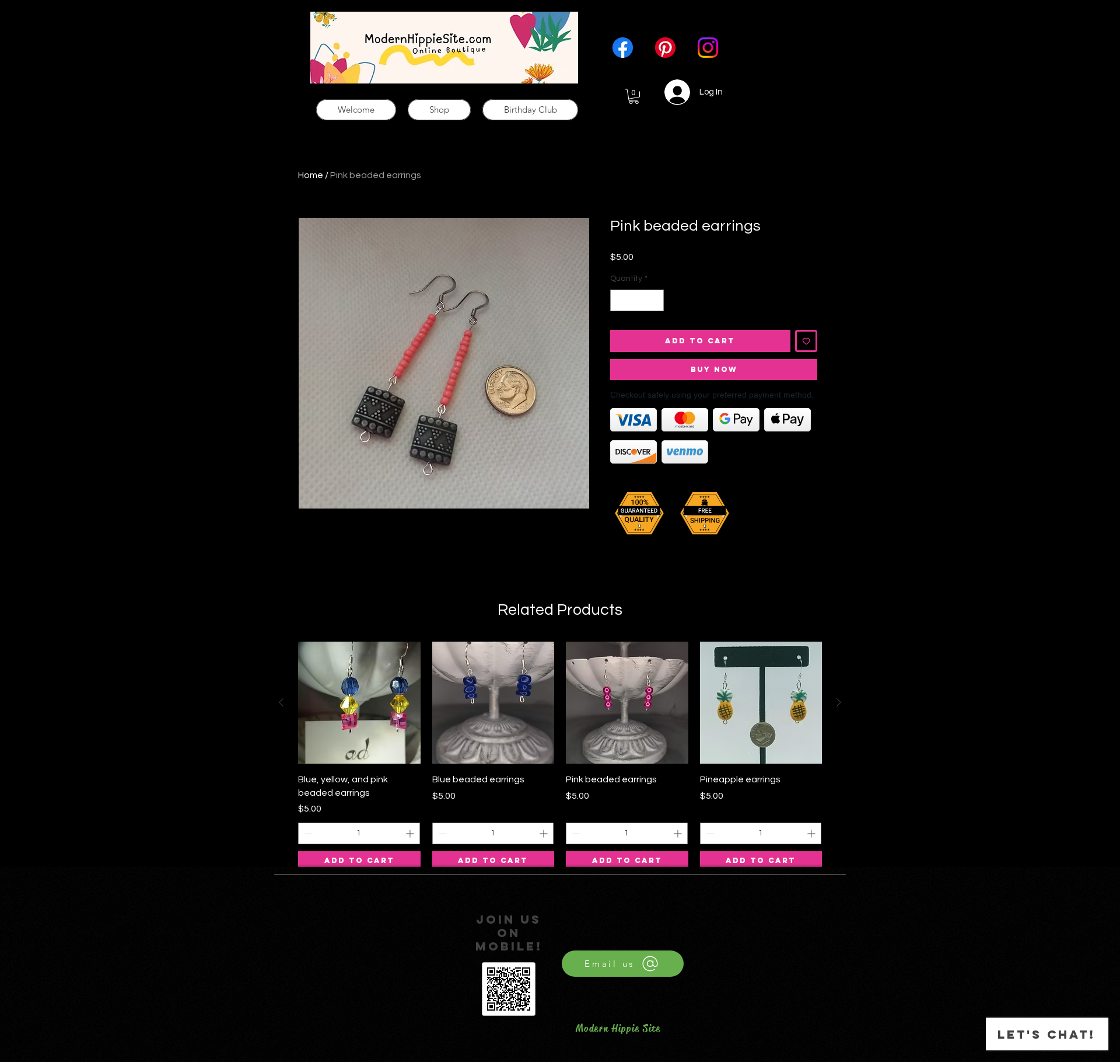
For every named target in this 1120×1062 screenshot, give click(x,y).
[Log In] (670, 92)
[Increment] (655, 300)
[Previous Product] (281, 702)
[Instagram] (708, 47)
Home (310, 175)
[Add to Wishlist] (806, 341)
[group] (560, 756)
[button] (634, 96)
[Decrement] (619, 300)
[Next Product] (839, 702)
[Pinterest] (665, 47)
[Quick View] (359, 703)
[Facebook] (622, 47)
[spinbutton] (637, 300)
